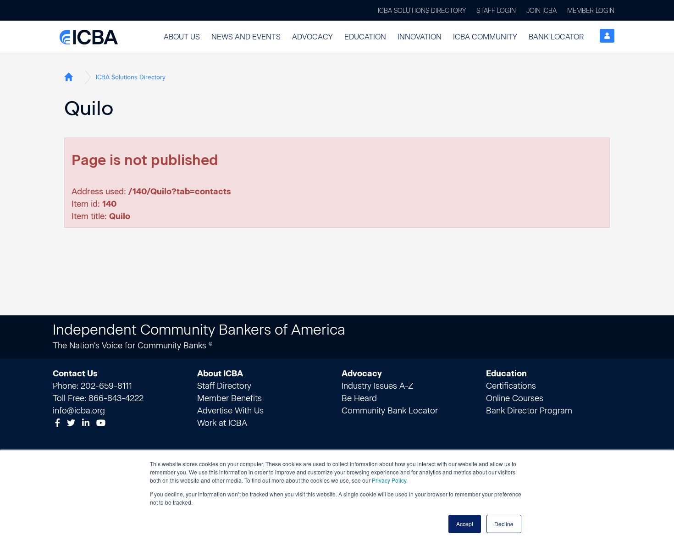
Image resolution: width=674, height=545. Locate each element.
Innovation (420, 37)
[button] (182, 37)
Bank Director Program (529, 411)
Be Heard (359, 398)
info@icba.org (79, 411)
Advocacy (312, 37)
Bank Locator (556, 37)
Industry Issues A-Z (377, 386)
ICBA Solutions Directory (422, 11)
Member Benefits (229, 398)
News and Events (246, 37)
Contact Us (75, 374)
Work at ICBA (222, 423)
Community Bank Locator (390, 411)
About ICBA (220, 374)
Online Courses (514, 398)
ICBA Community (485, 37)
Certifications (511, 386)
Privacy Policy (389, 480)
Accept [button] (464, 524)
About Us (182, 37)
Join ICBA (541, 11)
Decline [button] (504, 524)
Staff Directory (224, 386)
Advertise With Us (230, 411)
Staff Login (496, 11)
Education (365, 37)
